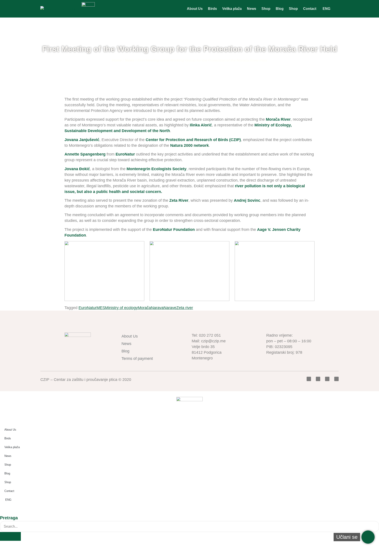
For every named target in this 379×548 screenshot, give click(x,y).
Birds (212, 9)
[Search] (10, 536)
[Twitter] (318, 379)
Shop (265, 9)
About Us (195, 9)
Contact (309, 9)
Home (117, 60)
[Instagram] (336, 379)
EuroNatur (88, 308)
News (251, 9)
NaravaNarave (163, 308)
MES (101, 308)
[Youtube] (327, 379)
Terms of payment (137, 358)
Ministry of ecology (121, 308)
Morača (144, 308)
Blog (280, 9)
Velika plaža (232, 9)
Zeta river (184, 308)
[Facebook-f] (309, 379)
